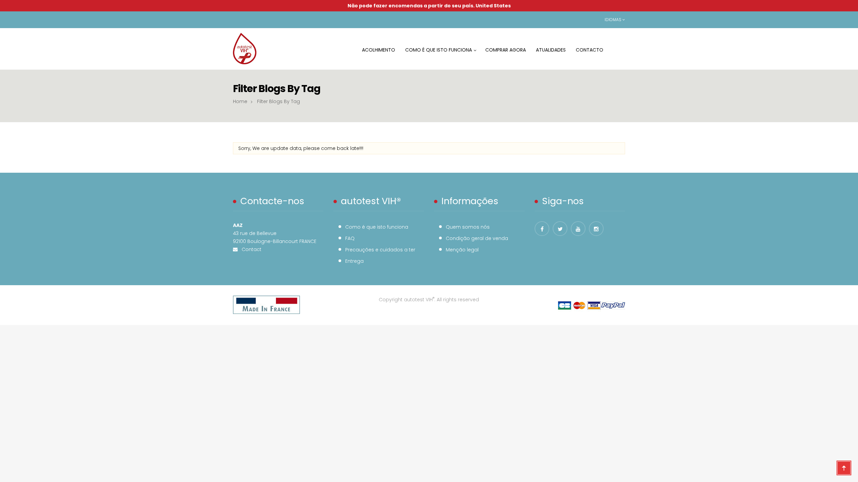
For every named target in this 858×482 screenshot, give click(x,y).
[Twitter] (560, 228)
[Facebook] (542, 228)
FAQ (350, 238)
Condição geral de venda (477, 238)
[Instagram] (596, 228)
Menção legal (462, 249)
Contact (249, 249)
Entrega (354, 261)
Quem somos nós (468, 227)
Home (240, 101)
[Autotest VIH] (244, 48)
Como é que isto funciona (376, 227)
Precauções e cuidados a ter (380, 249)
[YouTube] (578, 228)
